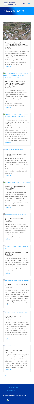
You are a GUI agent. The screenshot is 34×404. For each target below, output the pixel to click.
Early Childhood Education (13, 350)
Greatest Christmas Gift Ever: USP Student (16, 285)
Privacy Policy (11, 390)
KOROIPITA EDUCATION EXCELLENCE (13, 317)
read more (8, 66)
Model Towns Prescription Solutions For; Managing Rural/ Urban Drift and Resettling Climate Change (16, 45)
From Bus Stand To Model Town (15, 154)
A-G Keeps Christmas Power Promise (14, 219)
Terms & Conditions (12, 387)
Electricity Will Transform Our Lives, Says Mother (16, 253)
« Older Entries (7, 376)
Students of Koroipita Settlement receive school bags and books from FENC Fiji (17, 122)
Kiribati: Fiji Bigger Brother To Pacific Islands (15, 187)
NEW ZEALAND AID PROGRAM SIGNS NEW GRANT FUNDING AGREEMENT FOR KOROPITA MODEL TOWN (15, 84)
